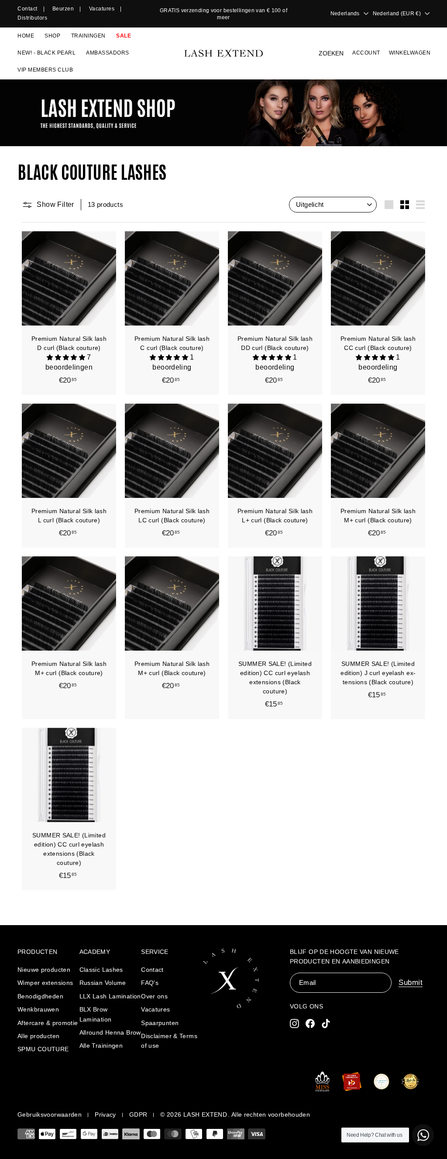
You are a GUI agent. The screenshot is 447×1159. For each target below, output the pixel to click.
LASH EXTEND (205, 1114)
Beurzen (63, 9)
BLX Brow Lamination (95, 1014)
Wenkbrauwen (38, 1009)
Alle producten (38, 1035)
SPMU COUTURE (43, 1049)
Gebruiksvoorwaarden (49, 1114)
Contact (27, 9)
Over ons (154, 996)
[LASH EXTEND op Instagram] (294, 1023)
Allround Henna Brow (110, 1032)
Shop (52, 36)
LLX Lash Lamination (110, 996)
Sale (123, 36)
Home (25, 36)
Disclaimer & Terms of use (169, 1040)
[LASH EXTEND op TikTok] (325, 1023)
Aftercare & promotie (47, 1022)
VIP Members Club (45, 70)
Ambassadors (107, 53)
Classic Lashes (101, 969)
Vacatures (102, 9)
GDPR (138, 1114)
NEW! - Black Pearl (46, 53)
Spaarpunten (160, 1022)
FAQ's (149, 982)
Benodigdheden (40, 996)
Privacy (105, 1114)
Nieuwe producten (43, 969)
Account (366, 53)
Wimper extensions (45, 982)
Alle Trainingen (101, 1045)
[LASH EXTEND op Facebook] (310, 1023)
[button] (67, 357)
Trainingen (88, 36)
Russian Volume (102, 982)
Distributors (32, 18)
